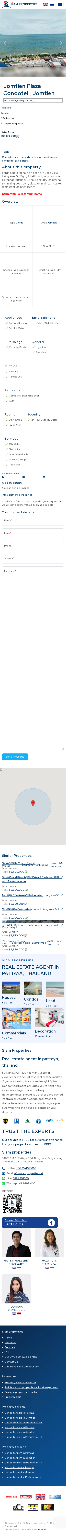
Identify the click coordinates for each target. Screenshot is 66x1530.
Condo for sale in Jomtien (20, 1417)
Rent (11, 1002)
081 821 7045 (49, 1264)
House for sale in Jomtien (20, 1432)
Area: (5, 886)
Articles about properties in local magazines (31, 1387)
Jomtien (52, 222)
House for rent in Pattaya (19, 1467)
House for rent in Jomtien (20, 1472)
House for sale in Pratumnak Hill (23, 1436)
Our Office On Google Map (21, 1356)
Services (10, 1347)
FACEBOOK (14, 1224)
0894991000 (21, 1178)
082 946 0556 (16, 1309)
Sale (4, 1002)
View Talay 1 (9, 927)
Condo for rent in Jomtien (20, 1457)
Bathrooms (42, 864)
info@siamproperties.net (17, 494)
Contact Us (11, 1361)
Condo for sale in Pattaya (20, 1412)
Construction (43, 1036)
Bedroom (27, 864)
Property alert (13, 1396)
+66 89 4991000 (26, 1168)
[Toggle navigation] (60, 4)
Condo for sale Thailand (15, 157)
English (45, 4)
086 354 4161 (16, 1264)
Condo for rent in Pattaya (20, 1452)
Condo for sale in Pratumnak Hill (23, 1422)
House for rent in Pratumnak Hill (23, 1476)
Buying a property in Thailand (22, 1392)
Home (8, 1337)
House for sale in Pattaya (20, 1427)
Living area (54, 864)
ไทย (52, 4)
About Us (10, 1342)
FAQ (7, 1352)
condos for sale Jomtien (43, 157)
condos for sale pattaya (15, 160)
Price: (5, 871)
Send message (15, 756)
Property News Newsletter (20, 1382)
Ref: (4, 862)
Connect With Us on (16, 1220)
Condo (19, 222)
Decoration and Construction (22, 1366)
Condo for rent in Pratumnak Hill (23, 1462)
